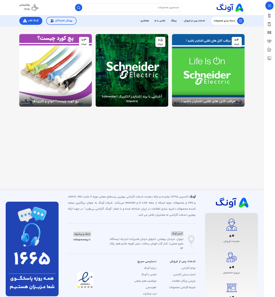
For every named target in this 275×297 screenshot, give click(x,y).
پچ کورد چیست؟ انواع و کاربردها (55, 101)
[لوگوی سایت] (229, 7)
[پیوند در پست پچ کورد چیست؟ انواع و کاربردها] (55, 70)
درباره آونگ (150, 268)
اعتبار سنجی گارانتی (184, 275)
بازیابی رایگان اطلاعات (184, 281)
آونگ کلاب (33, 21)
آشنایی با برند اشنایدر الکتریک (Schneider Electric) (132, 99)
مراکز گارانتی (188, 268)
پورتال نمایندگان (63, 21)
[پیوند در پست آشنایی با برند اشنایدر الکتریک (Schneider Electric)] (132, 70)
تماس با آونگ (148, 275)
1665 (32, 260)
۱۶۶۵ (27, 9)
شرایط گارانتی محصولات (182, 287)
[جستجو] (78, 7)
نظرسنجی (151, 287)
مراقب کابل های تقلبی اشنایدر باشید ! (208, 101)
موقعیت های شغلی (145, 281)
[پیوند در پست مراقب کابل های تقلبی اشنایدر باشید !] (208, 70)
